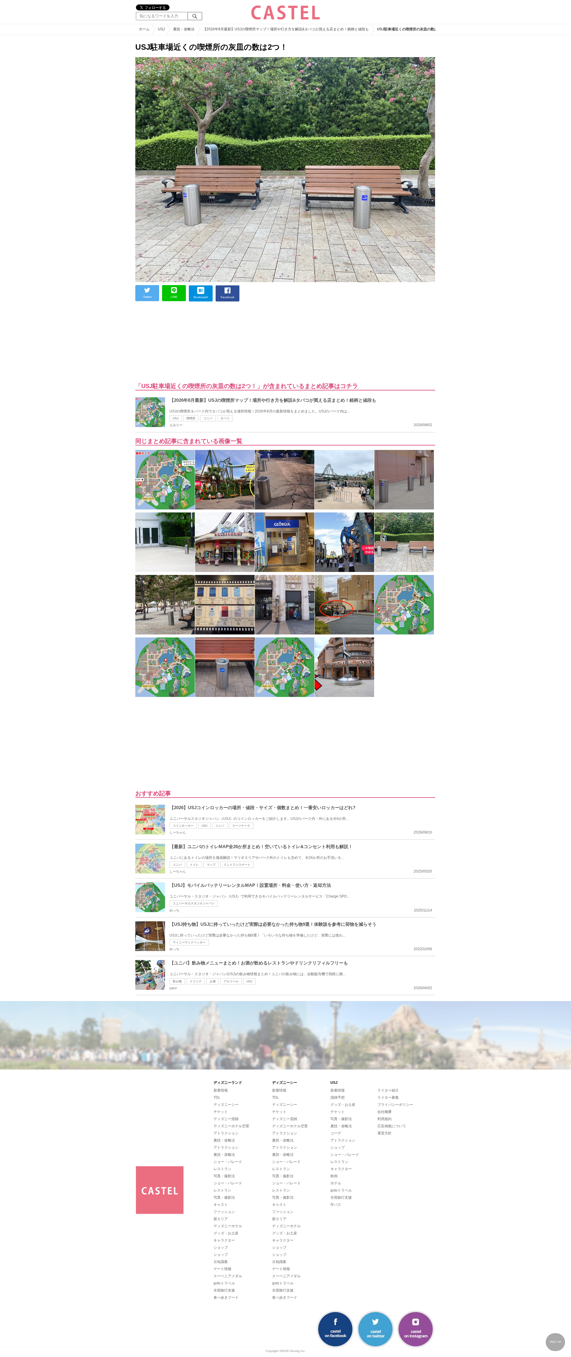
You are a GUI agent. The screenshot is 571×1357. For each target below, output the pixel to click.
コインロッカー (183, 825)
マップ (211, 864)
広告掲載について (391, 1126)
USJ (175, 418)
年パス (335, 1205)
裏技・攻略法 (224, 1140)
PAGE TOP (555, 1342)
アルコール (231, 981)
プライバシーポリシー (395, 1105)
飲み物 (177, 981)
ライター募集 (388, 1097)
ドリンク (196, 981)
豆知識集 (221, 1262)
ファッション (224, 1212)
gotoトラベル (224, 1283)
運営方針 (384, 1133)
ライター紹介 (388, 1090)
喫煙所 (190, 418)
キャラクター (224, 1240)
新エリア (221, 1219)
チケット (221, 1112)
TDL (217, 1097)
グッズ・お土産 (226, 1233)
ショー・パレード (228, 1162)
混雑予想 (337, 1097)
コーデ (335, 1133)
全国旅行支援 (224, 1290)
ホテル (335, 1183)
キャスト (221, 1205)
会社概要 (384, 1112)
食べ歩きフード (226, 1297)
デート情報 (222, 1269)
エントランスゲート (237, 864)
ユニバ (207, 418)
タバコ (224, 418)
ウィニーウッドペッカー (189, 942)
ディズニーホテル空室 (231, 1126)
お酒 (213, 981)
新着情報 (221, 1090)
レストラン (222, 1169)
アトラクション (226, 1133)
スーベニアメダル (228, 1276)
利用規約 (384, 1119)
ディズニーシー (226, 1105)
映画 (334, 1176)
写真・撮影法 (224, 1176)
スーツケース (241, 825)
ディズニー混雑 (226, 1119)
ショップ (221, 1247)
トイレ (194, 864)
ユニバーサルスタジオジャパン (193, 903)
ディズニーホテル (228, 1226)
